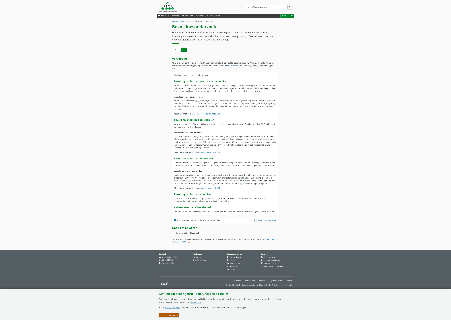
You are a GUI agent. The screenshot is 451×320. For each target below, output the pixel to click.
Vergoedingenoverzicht (182, 21)
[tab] (176, 50)
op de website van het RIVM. (207, 113)
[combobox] (266, 7)
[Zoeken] (290, 7)
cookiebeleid (195, 302)
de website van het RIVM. (209, 152)
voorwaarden (233, 65)
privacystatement (172, 307)
